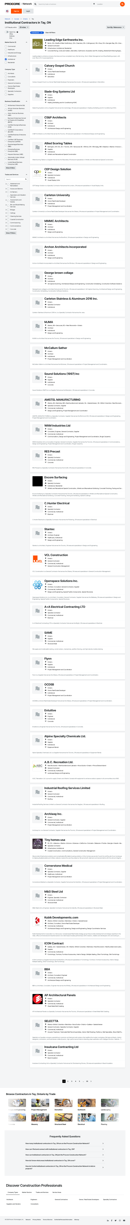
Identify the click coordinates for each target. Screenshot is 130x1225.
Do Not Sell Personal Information (63, 1219)
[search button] (122, 4)
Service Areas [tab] (57, 1192)
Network (27, 4)
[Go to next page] (91, 1081)
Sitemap (76, 1219)
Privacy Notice (37, 1219)
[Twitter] (115, 1220)
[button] (6, 46)
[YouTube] (124, 1220)
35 (87, 1081)
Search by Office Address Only (12, 35)
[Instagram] (120, 1221)
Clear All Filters (50, 32)
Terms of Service (47, 1219)
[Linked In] (108, 1220)
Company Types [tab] (13, 1192)
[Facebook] (111, 1221)
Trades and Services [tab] (42, 1192)
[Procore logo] (12, 4)
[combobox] (108, 4)
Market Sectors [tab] (27, 1192)
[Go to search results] (26, 179)
